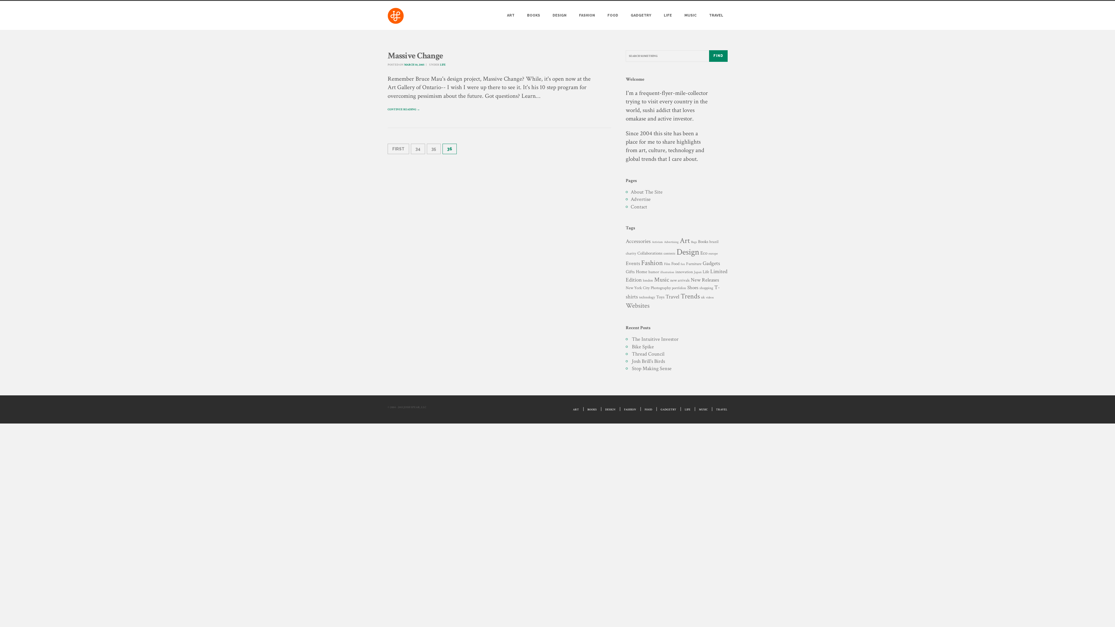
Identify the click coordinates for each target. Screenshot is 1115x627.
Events (633, 263)
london (648, 280)
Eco (703, 253)
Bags (694, 242)
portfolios (679, 288)
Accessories (638, 241)
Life (668, 15)
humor (653, 272)
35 (433, 149)
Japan (698, 272)
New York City (638, 288)
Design (560, 15)
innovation (684, 272)
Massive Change (415, 56)
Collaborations (649, 253)
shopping (706, 288)
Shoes (692, 287)
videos (710, 297)
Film (667, 264)
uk (703, 297)
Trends (690, 296)
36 (449, 149)
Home (641, 272)
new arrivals (680, 280)
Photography (661, 288)
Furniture (694, 263)
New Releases (705, 280)
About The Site (647, 192)
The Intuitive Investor (655, 339)
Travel (716, 15)
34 (418, 149)
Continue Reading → (404, 109)
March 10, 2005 (414, 65)
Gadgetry (641, 15)
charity (631, 253)
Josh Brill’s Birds (648, 361)
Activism (657, 242)
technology (647, 297)
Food (612, 15)
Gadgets (711, 263)
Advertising (671, 242)
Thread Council (648, 354)
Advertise (641, 199)
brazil (713, 241)
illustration (667, 272)
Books (533, 15)
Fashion (587, 15)
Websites (638, 306)
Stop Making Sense (652, 368)
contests (669, 253)
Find (718, 56)
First (398, 149)
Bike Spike (643, 346)
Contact (639, 206)
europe (713, 253)
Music (690, 15)
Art (511, 15)
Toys (660, 297)
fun (683, 264)
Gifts (630, 272)
